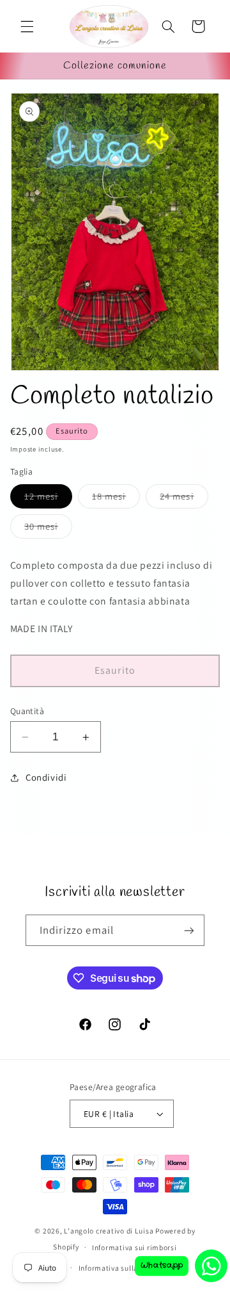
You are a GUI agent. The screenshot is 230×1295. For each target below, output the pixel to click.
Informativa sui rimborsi (134, 1247)
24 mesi (184, 499)
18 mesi (116, 499)
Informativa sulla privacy (122, 1268)
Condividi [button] (46, 777)
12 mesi (48, 499)
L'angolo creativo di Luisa (108, 1230)
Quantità (27, 711)
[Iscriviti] (189, 930)
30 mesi (48, 529)
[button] (27, 26)
